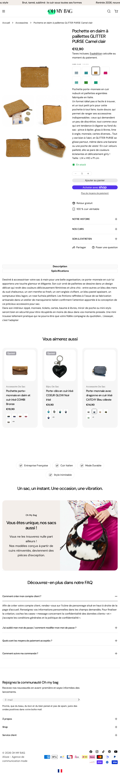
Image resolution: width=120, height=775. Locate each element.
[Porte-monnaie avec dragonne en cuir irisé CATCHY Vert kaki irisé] (105, 411)
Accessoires (21, 22)
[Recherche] (109, 11)
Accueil (6, 22)
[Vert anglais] (86, 80)
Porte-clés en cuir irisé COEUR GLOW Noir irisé (59, 395)
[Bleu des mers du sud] (86, 71)
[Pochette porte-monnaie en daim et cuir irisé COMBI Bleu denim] (8, 415)
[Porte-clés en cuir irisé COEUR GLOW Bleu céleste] (65, 411)
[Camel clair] (96, 71)
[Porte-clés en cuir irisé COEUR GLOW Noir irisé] (60, 365)
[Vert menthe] (96, 80)
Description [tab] (60, 266)
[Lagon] (76, 80)
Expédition (96, 53)
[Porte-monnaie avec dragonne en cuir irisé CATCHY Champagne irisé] (100, 411)
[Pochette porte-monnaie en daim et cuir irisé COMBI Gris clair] (8, 421)
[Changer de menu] (3, 11)
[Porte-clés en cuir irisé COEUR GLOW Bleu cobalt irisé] (48, 417)
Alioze (5, 756)
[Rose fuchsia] (105, 71)
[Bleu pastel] (76, 71)
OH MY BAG (18, 752)
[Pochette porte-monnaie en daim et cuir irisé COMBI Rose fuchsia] (25, 415)
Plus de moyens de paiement (95, 193)
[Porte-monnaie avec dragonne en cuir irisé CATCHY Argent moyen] (88, 411)
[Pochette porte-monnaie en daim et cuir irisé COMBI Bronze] (20, 365)
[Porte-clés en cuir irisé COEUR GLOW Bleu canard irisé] (60, 411)
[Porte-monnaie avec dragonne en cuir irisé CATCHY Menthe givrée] (88, 417)
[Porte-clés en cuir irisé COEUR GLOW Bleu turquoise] (48, 411)
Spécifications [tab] (60, 271)
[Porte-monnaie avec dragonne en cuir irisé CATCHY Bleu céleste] (100, 365)
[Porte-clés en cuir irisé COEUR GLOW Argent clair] (54, 411)
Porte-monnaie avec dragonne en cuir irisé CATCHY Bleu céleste (99, 395)
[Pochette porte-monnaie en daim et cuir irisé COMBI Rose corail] (20, 415)
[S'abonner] (78, 699)
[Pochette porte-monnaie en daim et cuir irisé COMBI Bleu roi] (14, 415)
